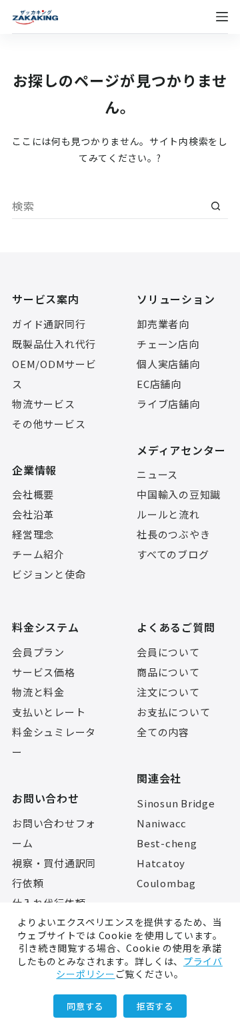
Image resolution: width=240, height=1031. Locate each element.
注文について (168, 692)
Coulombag (166, 883)
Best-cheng (167, 843)
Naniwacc (162, 823)
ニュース (157, 474)
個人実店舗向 (168, 364)
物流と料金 (38, 692)
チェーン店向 (168, 344)
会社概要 (33, 494)
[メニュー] (222, 17)
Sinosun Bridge (176, 803)
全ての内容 (163, 732)
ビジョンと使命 (48, 574)
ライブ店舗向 (168, 404)
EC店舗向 (159, 384)
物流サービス (43, 404)
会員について (168, 652)
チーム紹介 (38, 554)
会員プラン (38, 652)
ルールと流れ (168, 514)
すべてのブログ (173, 554)
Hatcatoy (161, 863)
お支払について (173, 712)
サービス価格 (43, 672)
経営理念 (33, 534)
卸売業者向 (163, 324)
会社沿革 (33, 514)
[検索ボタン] (215, 206)
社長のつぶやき (173, 534)
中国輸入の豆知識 (179, 494)
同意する (85, 1006)
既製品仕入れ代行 (54, 344)
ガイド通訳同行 (48, 324)
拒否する (155, 1006)
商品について (168, 672)
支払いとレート (48, 712)
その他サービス (48, 424)
